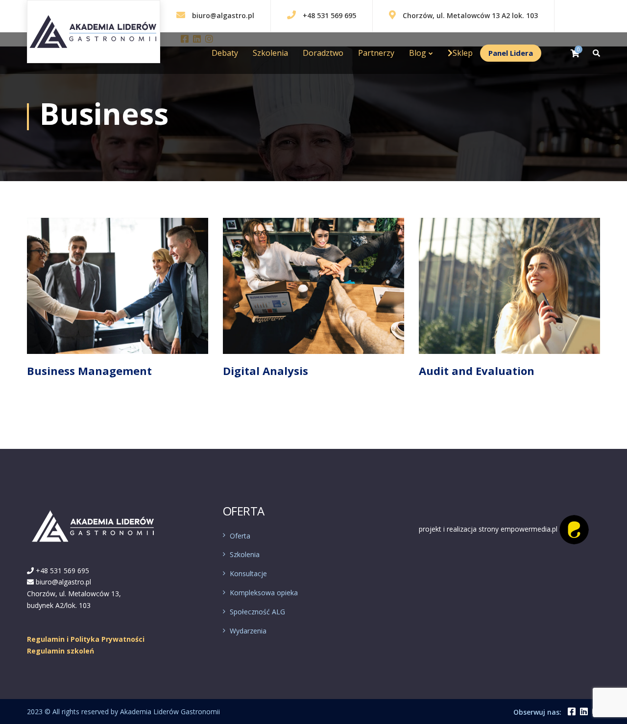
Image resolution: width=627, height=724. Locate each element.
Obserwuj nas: (537, 712)
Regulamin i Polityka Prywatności (86, 639)
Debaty (225, 52)
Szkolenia (270, 52)
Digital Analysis (265, 370)
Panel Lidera (510, 53)
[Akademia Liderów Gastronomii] (61, 21)
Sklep (463, 52)
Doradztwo (323, 52)
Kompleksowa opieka (264, 592)
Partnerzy (376, 52)
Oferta (240, 535)
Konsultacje (248, 573)
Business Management (89, 370)
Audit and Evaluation (476, 370)
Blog (417, 52)
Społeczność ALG (257, 611)
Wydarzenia (248, 630)
